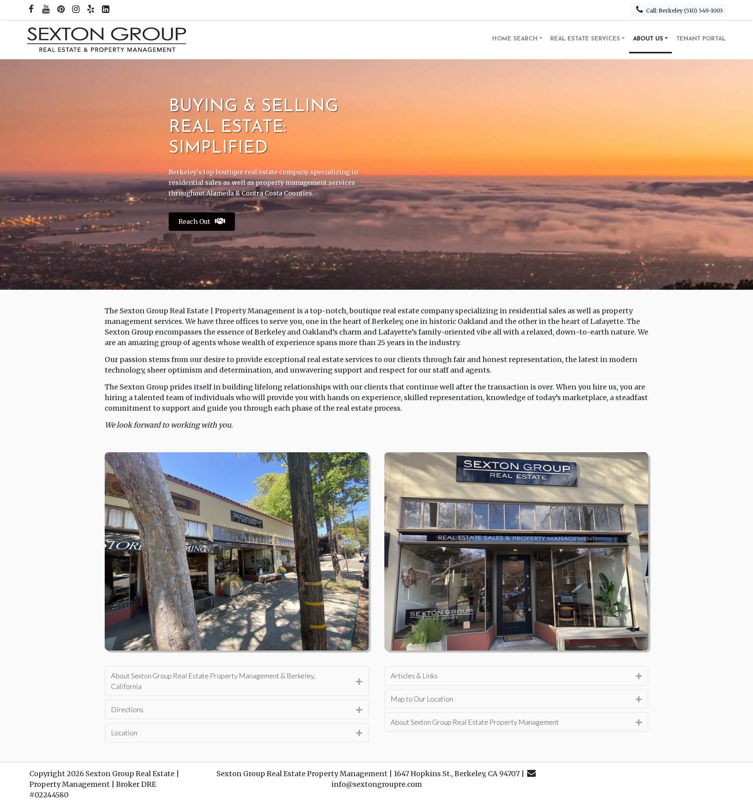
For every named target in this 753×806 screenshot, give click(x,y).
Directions (127, 709)
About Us (648, 39)
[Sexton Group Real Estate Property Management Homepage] (107, 39)
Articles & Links (414, 675)
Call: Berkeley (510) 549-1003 (684, 10)
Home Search (515, 39)
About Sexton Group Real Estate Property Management (475, 722)
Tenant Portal (701, 39)
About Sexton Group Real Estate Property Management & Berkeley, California (213, 681)
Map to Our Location (422, 699)
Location (124, 732)
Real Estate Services (585, 39)
